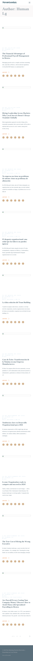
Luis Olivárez (14, 652)
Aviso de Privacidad (6, 655)
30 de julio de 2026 (11, 107)
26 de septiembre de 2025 (14, 476)
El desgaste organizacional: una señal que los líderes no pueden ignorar (14, 241)
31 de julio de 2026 (11, 47)
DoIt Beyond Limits (11, 173)
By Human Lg (8, 49)
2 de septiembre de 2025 (13, 535)
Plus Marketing (10, 650)
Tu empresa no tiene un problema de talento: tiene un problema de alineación (15, 178)
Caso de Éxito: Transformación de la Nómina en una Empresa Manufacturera (15, 362)
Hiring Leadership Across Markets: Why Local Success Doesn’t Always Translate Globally (16, 115)
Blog (4, 50)
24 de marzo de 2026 (11, 169)
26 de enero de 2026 (11, 353)
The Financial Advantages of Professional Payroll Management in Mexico (15, 56)
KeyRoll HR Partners (12, 597)
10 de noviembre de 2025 (13, 415)
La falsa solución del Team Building (16, 302)
